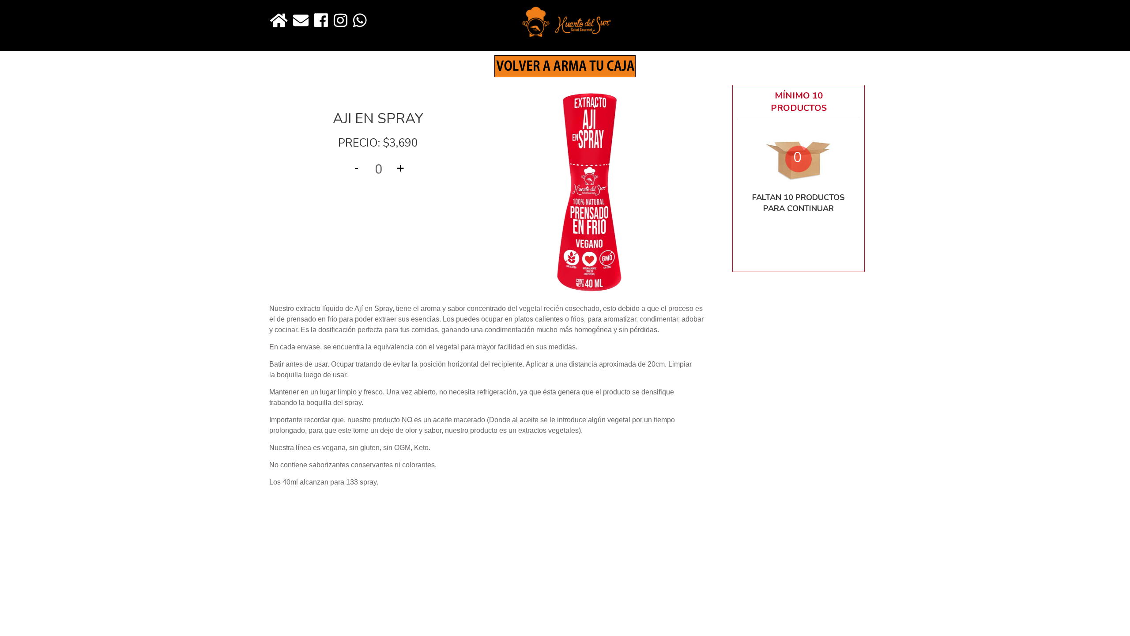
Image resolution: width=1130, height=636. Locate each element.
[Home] (279, 21)
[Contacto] (301, 21)
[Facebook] (321, 21)
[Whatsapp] (360, 21)
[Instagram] (340, 21)
